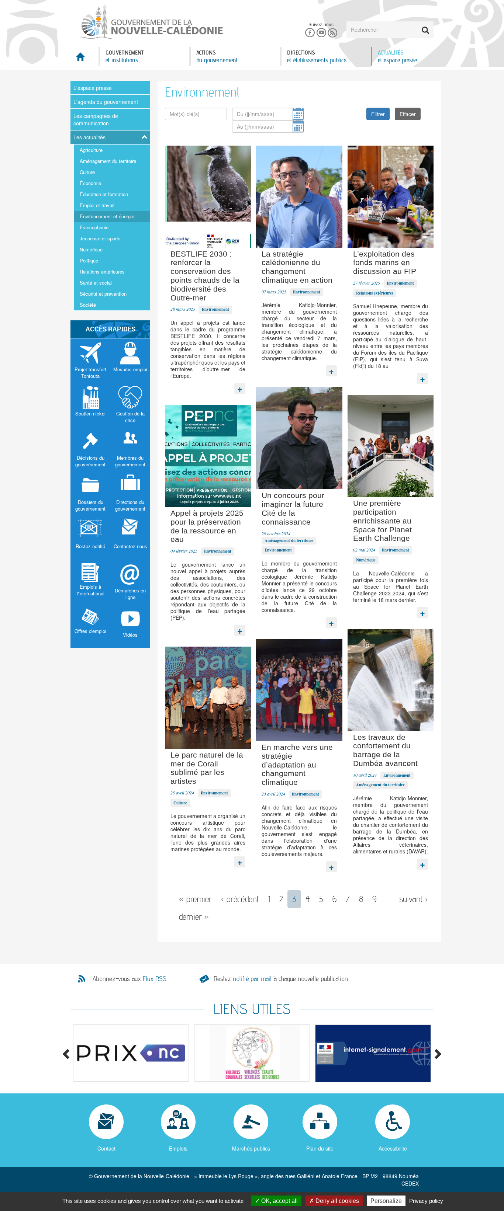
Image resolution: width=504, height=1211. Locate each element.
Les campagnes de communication (95, 119)
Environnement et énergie (107, 216)
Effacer (408, 114)
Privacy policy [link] (426, 1201)
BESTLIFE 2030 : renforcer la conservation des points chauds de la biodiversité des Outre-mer (204, 276)
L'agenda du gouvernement (105, 101)
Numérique (91, 249)
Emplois (178, 1148)
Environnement (215, 309)
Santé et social (96, 282)
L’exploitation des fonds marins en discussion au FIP (384, 263)
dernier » (194, 916)
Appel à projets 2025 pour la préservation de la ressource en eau (207, 526)
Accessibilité (393, 1148)
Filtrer (378, 114)
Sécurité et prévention (103, 293)
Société (88, 304)
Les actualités (89, 137)
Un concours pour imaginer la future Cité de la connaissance (293, 508)
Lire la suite (239, 386)
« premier (195, 899)
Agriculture (91, 149)
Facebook (310, 33)
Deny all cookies (336, 1201)
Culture (87, 171)
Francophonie (94, 227)
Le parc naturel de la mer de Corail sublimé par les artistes (206, 768)
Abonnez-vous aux (129, 978)
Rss (333, 33)
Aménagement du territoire (108, 160)
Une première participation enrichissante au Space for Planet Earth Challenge (382, 520)
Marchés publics (251, 1148)
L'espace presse (92, 87)
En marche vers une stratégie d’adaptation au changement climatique (297, 764)
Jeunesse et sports (100, 238)
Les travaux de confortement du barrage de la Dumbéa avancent (385, 750)
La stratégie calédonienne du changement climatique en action (297, 267)
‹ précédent (240, 899)
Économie (90, 183)
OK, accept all (279, 1201)
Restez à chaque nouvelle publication (281, 978)
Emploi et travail (97, 205)
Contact (106, 1148)
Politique (89, 260)
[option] (130, 1053)
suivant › (413, 899)
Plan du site (320, 1148)
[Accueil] (151, 21)
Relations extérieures (102, 271)
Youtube (321, 33)
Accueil (84, 59)
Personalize (386, 1201)
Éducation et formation (104, 194)
